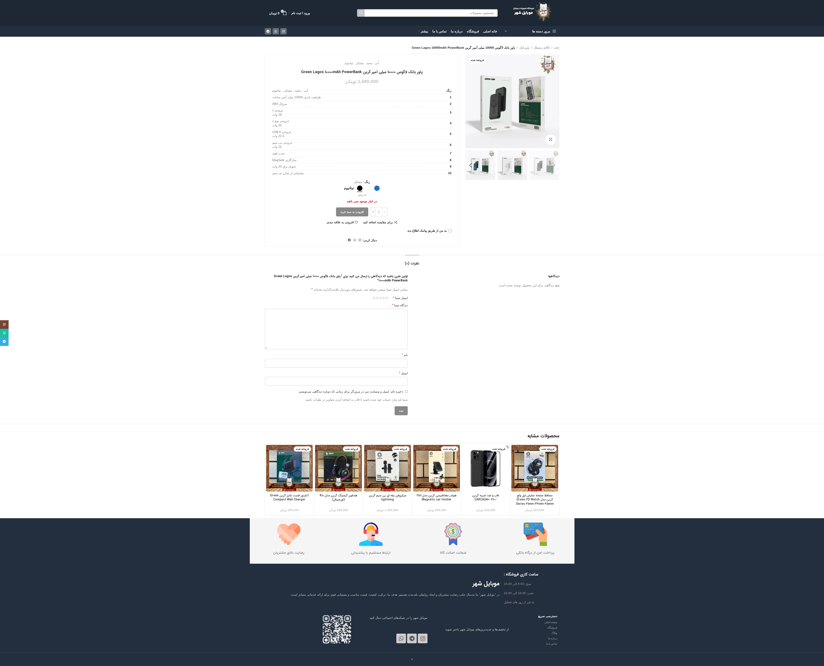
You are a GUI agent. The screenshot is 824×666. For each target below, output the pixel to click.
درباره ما (552, 638)
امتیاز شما (400, 298)
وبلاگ (554, 632)
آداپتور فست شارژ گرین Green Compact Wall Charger (289, 497)
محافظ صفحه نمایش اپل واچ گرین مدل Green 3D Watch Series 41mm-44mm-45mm (535, 499)
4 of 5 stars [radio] (377, 297)
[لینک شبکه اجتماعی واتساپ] (276, 31)
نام (405, 355)
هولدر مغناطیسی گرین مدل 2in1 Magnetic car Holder (437, 497)
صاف (360, 195)
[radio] (377, 188)
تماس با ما (551, 643)
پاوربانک (524, 47)
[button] (554, 165)
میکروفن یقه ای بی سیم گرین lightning (387, 497)
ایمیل (403, 373)
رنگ (367, 182)
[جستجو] (361, 13)
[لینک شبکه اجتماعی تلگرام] (268, 31)
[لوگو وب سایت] (534, 12)
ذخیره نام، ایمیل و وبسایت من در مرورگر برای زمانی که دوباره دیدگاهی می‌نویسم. (350, 391)
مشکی (359, 63)
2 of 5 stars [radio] (383, 297)
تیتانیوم (349, 63)
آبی (377, 63)
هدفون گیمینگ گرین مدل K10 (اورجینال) (338, 497)
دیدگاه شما (400, 305)
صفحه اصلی (550, 622)
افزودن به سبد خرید (352, 211)
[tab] (412, 261)
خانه (556, 47)
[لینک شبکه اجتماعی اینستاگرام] (283, 31)
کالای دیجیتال (542, 47)
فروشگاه (552, 627)
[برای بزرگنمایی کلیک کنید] (550, 139)
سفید (369, 63)
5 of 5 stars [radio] (374, 297)
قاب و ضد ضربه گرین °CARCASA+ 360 (485, 497)
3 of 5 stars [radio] (380, 297)
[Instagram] (422, 638)
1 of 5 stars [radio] (386, 297)
